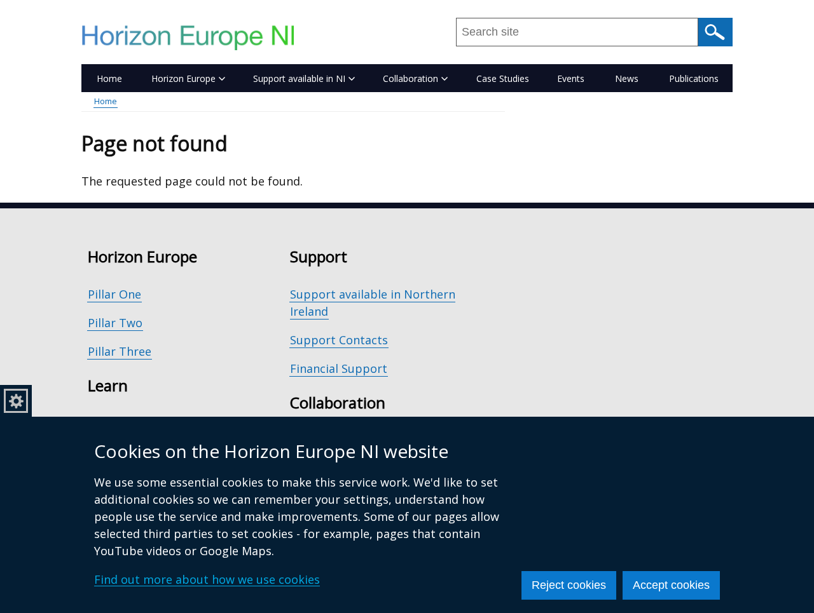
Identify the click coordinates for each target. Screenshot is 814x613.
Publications (694, 78)
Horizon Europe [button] (183, 78)
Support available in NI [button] (299, 78)
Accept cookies (671, 585)
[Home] (194, 37)
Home (109, 78)
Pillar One (114, 294)
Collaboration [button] (410, 78)
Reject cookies (569, 585)
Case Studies (502, 78)
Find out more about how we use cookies (207, 579)
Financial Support (338, 368)
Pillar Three (119, 351)
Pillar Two (115, 322)
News (626, 78)
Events (570, 78)
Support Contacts (339, 339)
